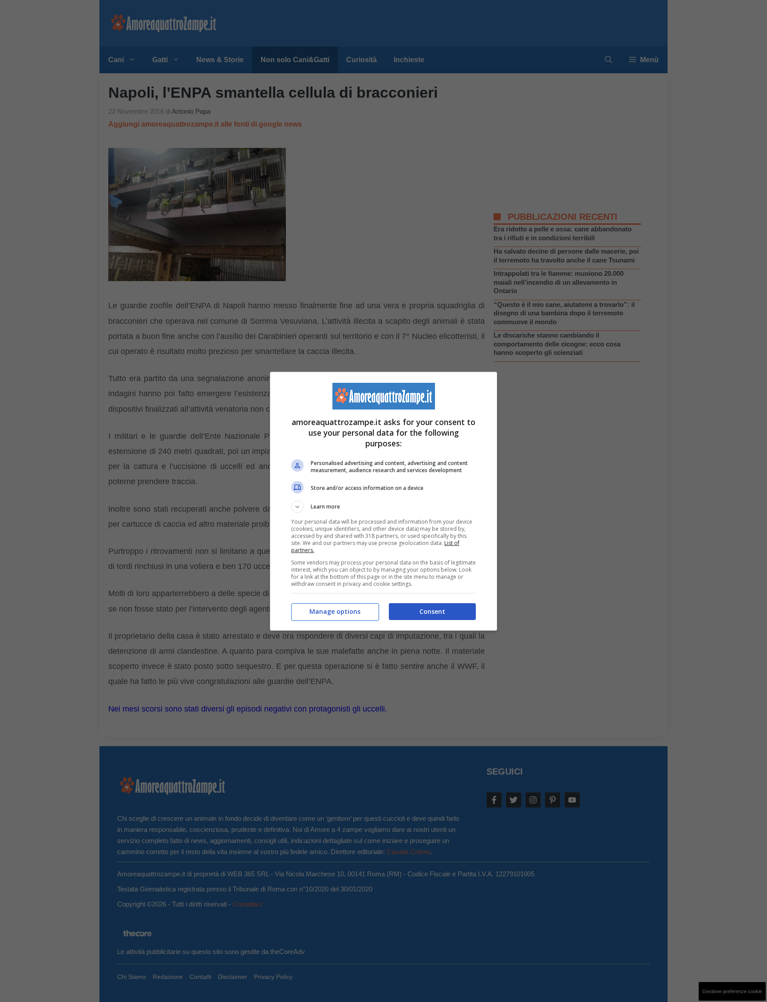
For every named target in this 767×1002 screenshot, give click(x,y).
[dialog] (383, 501)
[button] (383, 507)
